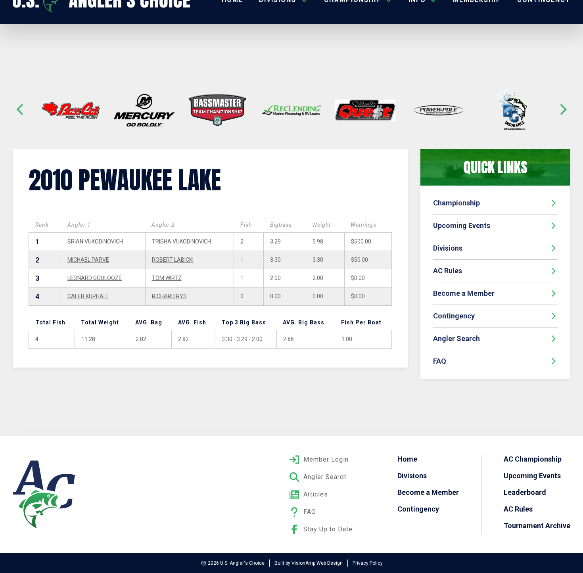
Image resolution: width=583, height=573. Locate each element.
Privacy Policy (368, 563)
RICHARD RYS (169, 296)
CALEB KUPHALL (88, 296)
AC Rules (447, 270)
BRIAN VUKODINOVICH (95, 241)
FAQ (439, 361)
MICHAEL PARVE (88, 260)
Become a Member (464, 293)
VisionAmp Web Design (317, 563)
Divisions (447, 248)
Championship (456, 203)
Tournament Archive (537, 525)
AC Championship (533, 459)
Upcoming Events (461, 225)
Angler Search (456, 338)
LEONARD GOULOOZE (94, 278)
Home (407, 459)
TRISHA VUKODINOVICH (181, 241)
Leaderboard (525, 492)
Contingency (454, 316)
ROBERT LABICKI (173, 260)
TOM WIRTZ (167, 278)
